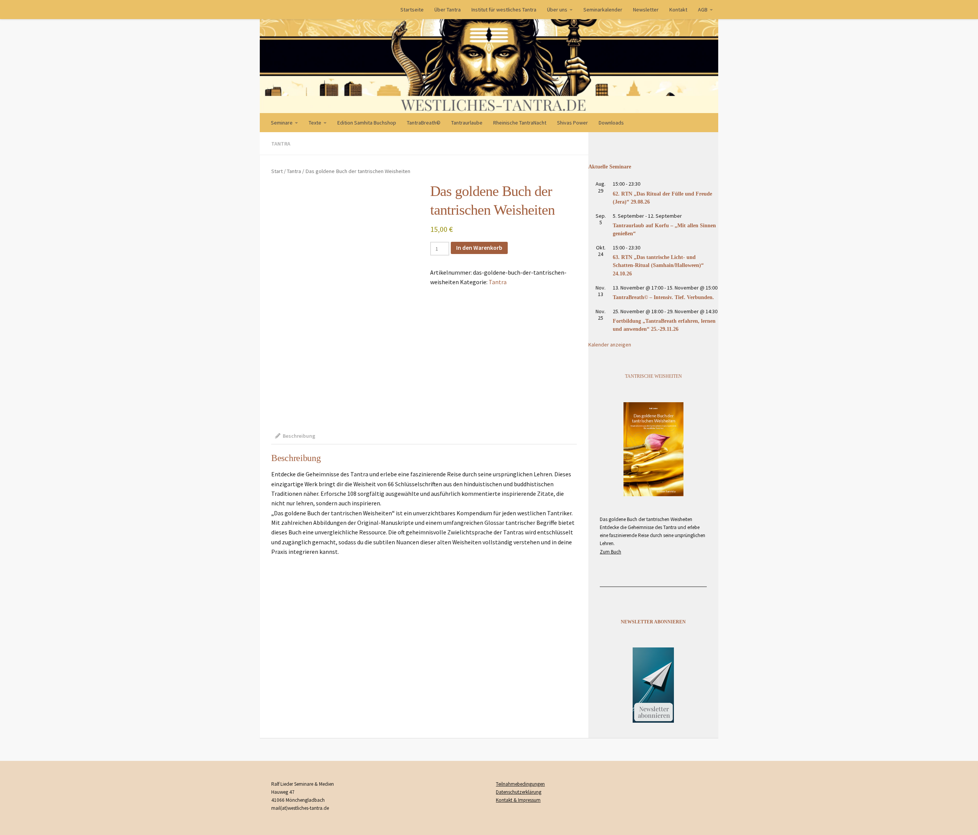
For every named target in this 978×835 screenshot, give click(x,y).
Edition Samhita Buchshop (366, 122)
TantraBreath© (423, 122)
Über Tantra (447, 9)
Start (277, 171)
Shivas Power (572, 122)
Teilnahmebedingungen (520, 784)
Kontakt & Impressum (518, 800)
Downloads (611, 122)
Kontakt (678, 9)
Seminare (282, 122)
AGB (703, 9)
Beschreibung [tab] (299, 435)
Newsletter (646, 9)
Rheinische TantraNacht (519, 122)
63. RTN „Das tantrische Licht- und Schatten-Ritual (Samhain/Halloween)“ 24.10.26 (658, 265)
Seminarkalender (602, 9)
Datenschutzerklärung (518, 792)
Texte (315, 122)
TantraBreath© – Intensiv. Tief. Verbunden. (663, 297)
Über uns (557, 9)
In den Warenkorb (479, 247)
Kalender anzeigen (609, 344)
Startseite (412, 9)
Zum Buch (610, 552)
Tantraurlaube (467, 122)
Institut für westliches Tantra (503, 9)
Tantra (280, 143)
